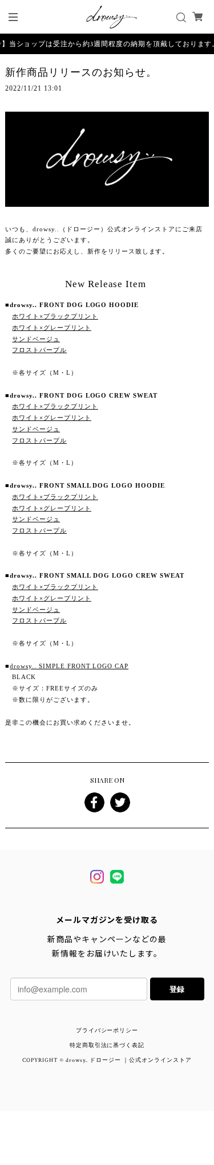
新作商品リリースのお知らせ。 (80, 72)
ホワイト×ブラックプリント (55, 316)
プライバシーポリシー (107, 1031)
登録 (176, 988)
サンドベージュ (36, 339)
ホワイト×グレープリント (51, 327)
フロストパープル (39, 349)
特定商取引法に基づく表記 (107, 1045)
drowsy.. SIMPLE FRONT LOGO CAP (69, 666)
